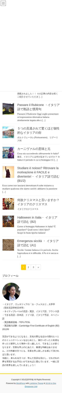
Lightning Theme (36, 383)
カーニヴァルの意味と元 (33, 148)
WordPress (20, 383)
